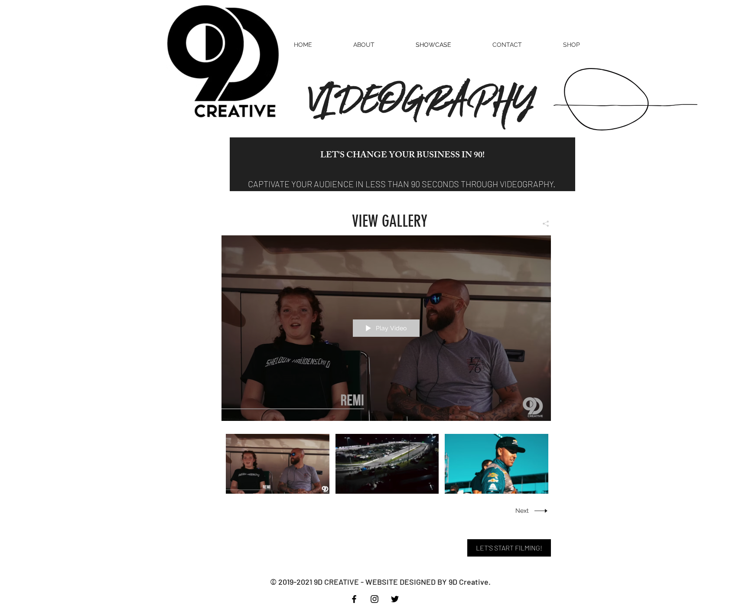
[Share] (542, 223)
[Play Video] (277, 463)
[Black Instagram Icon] (374, 599)
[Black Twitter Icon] (395, 599)
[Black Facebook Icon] (354, 599)
